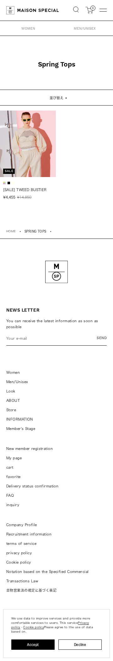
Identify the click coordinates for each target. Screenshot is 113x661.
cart (9, 467)
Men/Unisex (17, 381)
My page (14, 458)
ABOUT (13, 400)
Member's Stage (20, 428)
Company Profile (21, 524)
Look (10, 391)
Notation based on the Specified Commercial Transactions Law (47, 576)
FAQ (10, 495)
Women (13, 372)
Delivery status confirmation (32, 486)
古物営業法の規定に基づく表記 (31, 590)
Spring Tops (35, 231)
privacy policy (19, 553)
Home (11, 231)
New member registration (29, 448)
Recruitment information (28, 534)
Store (11, 410)
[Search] (76, 10)
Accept (33, 644)
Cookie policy (18, 562)
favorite (13, 476)
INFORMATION (19, 419)
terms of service (21, 543)
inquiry (12, 504)
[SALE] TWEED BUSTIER (24, 189)
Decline (80, 644)
